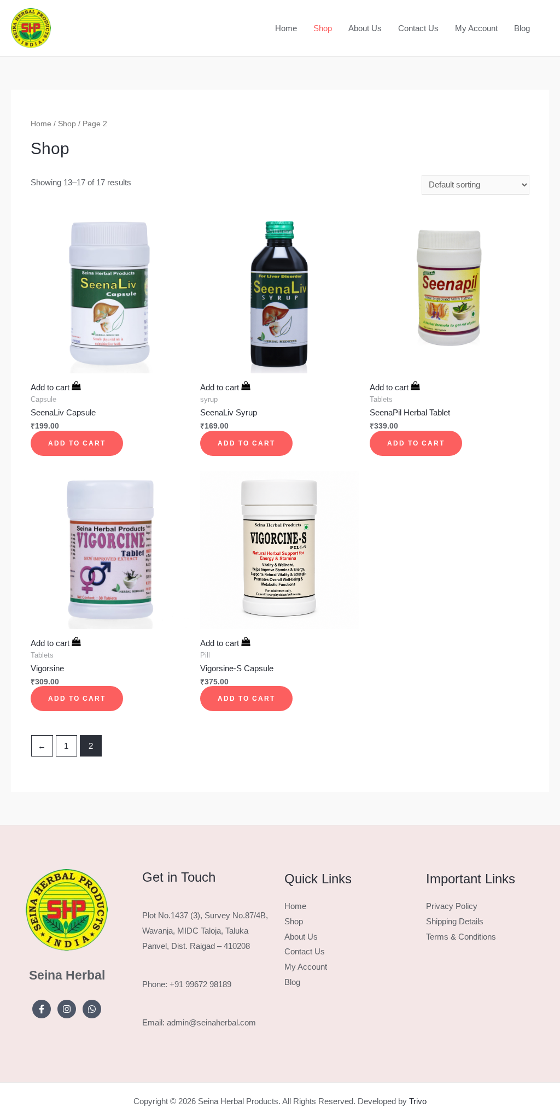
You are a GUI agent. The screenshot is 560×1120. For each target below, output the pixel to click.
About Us (365, 28)
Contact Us (418, 28)
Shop (322, 28)
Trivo (418, 1101)
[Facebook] (41, 1009)
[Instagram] (66, 1009)
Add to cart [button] (77, 443)
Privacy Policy (451, 906)
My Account (476, 28)
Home (286, 28)
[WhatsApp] (92, 1009)
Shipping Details (454, 921)
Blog (522, 28)
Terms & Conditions (461, 936)
